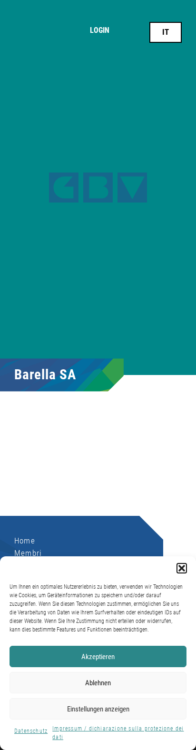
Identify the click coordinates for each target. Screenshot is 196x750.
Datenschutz (31, 731)
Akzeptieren (98, 656)
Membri (28, 553)
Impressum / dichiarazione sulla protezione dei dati (118, 732)
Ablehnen (98, 683)
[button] (181, 568)
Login (99, 30)
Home (24, 540)
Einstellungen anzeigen (98, 709)
